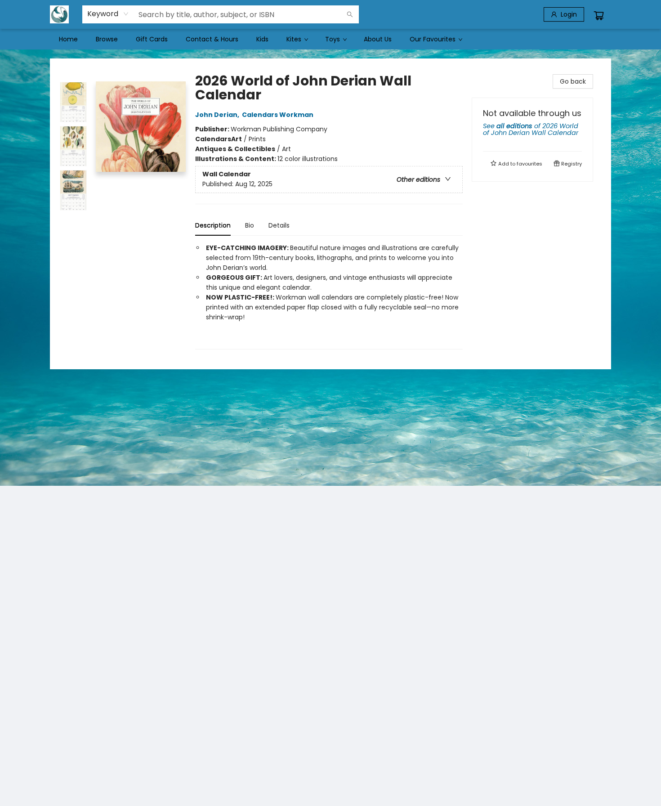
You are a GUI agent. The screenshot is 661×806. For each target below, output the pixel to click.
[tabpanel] (329, 296)
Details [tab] (279, 225)
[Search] (350, 14)
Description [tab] (213, 225)
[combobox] (108, 13)
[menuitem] (68, 39)
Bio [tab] (249, 225)
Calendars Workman (277, 114)
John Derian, (218, 114)
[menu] (330, 39)
